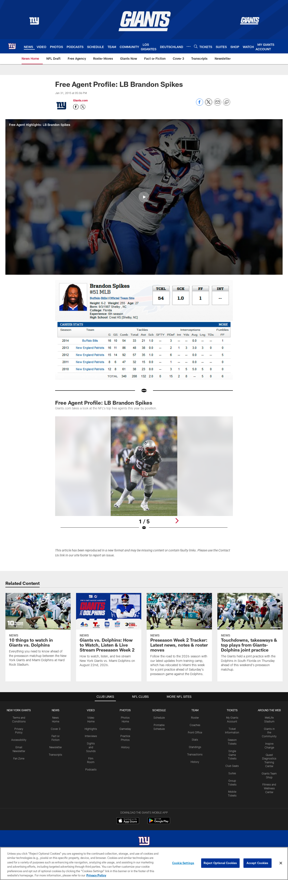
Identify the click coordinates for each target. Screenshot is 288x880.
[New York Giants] (144, 841)
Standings (195, 746)
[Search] (196, 46)
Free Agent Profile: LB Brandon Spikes (103, 402)
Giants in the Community (269, 732)
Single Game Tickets (232, 754)
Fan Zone (18, 758)
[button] (144, 197)
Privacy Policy (96, 875)
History (125, 747)
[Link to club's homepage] (12, 46)
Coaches (195, 724)
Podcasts (91, 769)
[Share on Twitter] (208, 104)
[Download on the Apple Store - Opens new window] (127, 821)
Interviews (91, 735)
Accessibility (18, 739)
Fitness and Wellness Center (269, 788)
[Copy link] (226, 102)
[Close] (281, 863)
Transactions (194, 754)
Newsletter (55, 747)
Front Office (195, 732)
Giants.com (80, 100)
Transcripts (55, 754)
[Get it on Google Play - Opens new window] (158, 822)
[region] (144, 863)
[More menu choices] (188, 46)
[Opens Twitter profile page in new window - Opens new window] (83, 107)
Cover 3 (55, 728)
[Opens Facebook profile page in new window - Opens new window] (76, 107)
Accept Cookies (257, 863)
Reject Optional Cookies (220, 863)
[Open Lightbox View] (144, 476)
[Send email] (217, 104)
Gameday (125, 728)
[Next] (177, 520)
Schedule (159, 717)
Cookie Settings (183, 863)
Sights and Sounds (91, 747)
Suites (232, 773)
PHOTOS (125, 710)
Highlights (91, 728)
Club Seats (232, 765)
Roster (195, 717)
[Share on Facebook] (199, 104)
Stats (195, 739)
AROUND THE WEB (269, 710)
